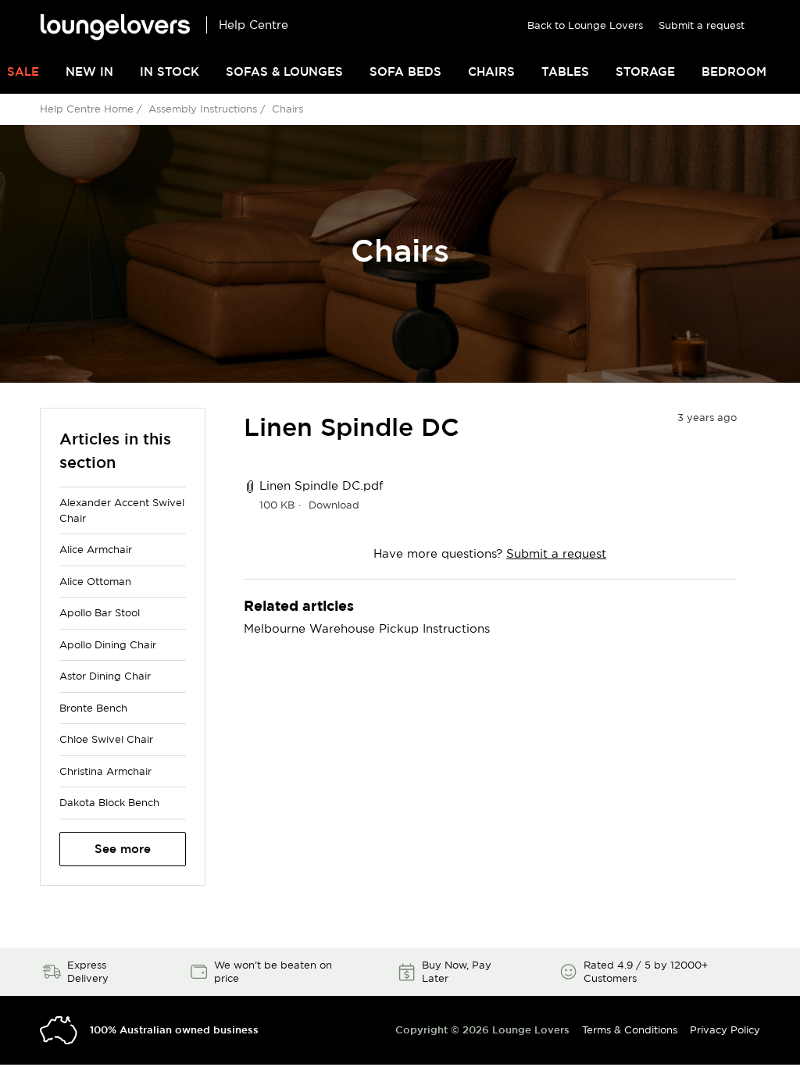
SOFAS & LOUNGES (284, 71)
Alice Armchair (95, 549)
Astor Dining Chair (105, 675)
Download (334, 504)
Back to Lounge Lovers (585, 25)
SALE (23, 71)
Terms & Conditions (629, 1029)
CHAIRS (491, 71)
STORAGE (645, 71)
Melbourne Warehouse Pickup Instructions (367, 628)
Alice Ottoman (95, 581)
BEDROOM (734, 71)
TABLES (565, 71)
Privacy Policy (725, 1029)
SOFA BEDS (405, 71)
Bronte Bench (93, 707)
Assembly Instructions (202, 108)
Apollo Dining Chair (107, 644)
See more (123, 848)
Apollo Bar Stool (99, 612)
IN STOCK (169, 71)
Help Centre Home (87, 108)
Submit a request (702, 25)
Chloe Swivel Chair (106, 738)
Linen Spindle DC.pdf (321, 485)
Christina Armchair (105, 770)
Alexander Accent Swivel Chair (121, 510)
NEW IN (89, 71)
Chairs (287, 108)
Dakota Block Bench (109, 802)
